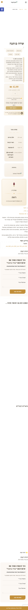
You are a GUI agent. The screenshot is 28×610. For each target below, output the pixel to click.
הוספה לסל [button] (17, 314)
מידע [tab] (25, 211)
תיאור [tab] (24, 208)
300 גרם (13, 246)
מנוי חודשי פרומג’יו (17, 524)
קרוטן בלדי (18, 351)
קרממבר (19, 382)
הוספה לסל (13, 108)
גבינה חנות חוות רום (16, 426)
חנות (26, 9)
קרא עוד (13, 422)
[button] (2, 9)
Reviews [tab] (22, 214)
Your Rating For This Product (16, 266)
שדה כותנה (19, 319)
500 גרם (8, 246)
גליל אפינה (18, 490)
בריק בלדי (19, 457)
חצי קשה (21, 9)
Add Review (17, 291)
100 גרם (24, 246)
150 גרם (19, 246)
